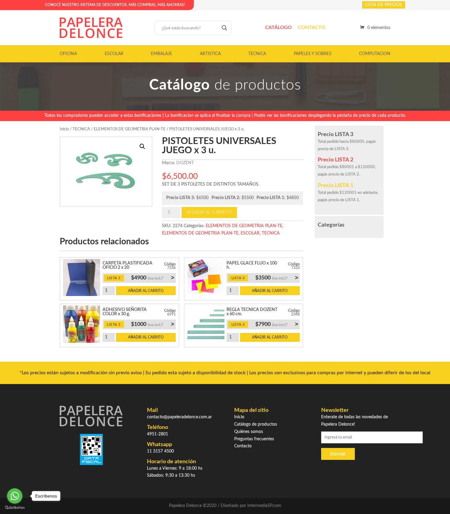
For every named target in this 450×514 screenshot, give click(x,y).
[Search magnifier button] (224, 28)
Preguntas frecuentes (254, 439)
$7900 (276, 324)
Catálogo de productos (255, 424)
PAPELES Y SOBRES (313, 54)
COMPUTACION (374, 54)
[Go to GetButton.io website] (14, 508)
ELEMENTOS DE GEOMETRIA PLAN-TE (130, 129)
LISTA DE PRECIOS (383, 5)
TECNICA (257, 54)
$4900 (152, 278)
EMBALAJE (161, 54)
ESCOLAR (114, 54)
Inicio (64, 129)
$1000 (152, 324)
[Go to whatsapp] (14, 496)
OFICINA (68, 54)
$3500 (276, 278)
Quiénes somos (248, 432)
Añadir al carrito (209, 212)
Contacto (311, 27)
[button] (142, 146)
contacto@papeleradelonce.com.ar (179, 417)
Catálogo (278, 27)
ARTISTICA (210, 54)
